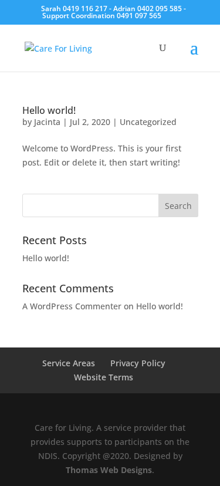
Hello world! (49, 110)
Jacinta (47, 121)
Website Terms (103, 377)
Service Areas (68, 363)
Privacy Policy (137, 363)
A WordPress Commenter (71, 306)
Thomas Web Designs (109, 469)
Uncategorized (148, 121)
